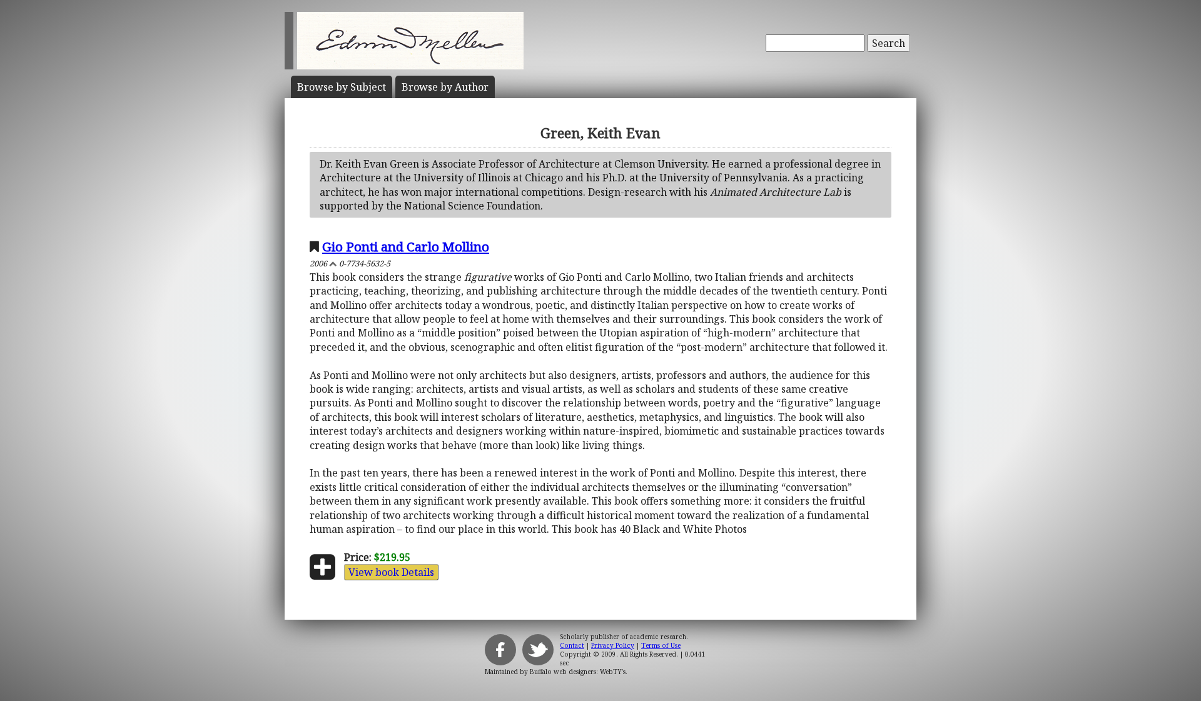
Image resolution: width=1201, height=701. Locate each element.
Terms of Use (661, 645)
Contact (572, 645)
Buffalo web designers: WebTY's (578, 671)
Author (445, 87)
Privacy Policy (612, 645)
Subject (341, 87)
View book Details (391, 572)
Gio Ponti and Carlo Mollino (405, 246)
